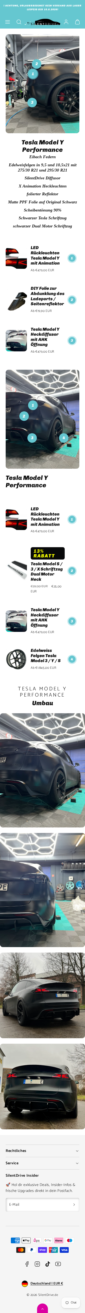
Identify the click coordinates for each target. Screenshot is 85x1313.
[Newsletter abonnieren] (74, 1205)
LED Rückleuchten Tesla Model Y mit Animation (45, 255)
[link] (66, 22)
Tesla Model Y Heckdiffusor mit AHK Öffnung (45, 337)
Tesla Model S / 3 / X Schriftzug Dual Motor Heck (47, 571)
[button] (7, 22)
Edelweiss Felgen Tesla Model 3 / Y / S (46, 655)
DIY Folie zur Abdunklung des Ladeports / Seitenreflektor (47, 296)
